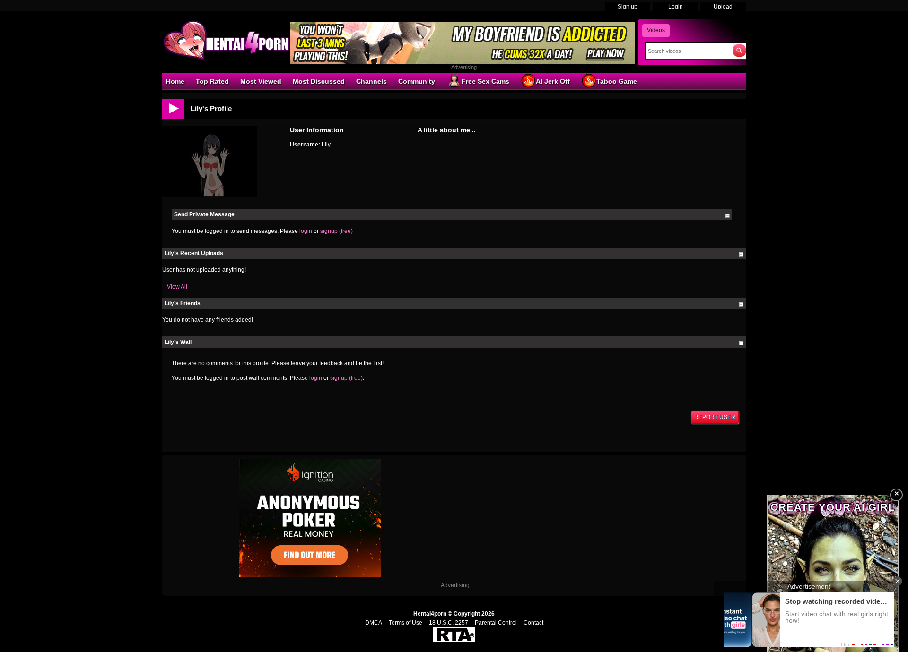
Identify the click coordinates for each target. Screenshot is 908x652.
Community (416, 81)
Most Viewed (260, 81)
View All (177, 286)
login (305, 231)
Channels (371, 81)
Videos (656, 30)
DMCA (373, 622)
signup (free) (336, 231)
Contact (533, 622)
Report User (714, 417)
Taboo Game (616, 81)
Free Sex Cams (485, 81)
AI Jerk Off (553, 81)
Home (175, 81)
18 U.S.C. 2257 (448, 622)
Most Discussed (319, 81)
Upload (723, 6)
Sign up (627, 6)
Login (675, 6)
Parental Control (496, 622)
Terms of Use (405, 622)
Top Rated (212, 81)
